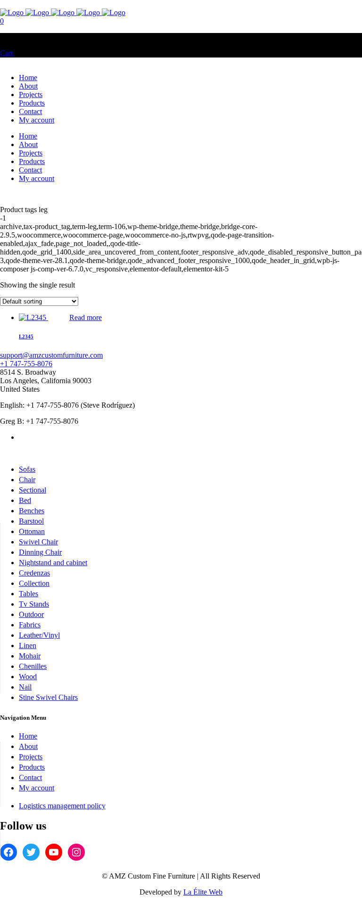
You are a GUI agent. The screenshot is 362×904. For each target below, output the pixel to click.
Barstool (31, 521)
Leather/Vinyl (39, 635)
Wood (28, 677)
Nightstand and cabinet (53, 563)
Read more (85, 317)
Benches (31, 511)
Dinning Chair (40, 552)
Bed (25, 500)
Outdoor (31, 614)
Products (32, 767)
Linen (27, 645)
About (28, 746)
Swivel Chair (38, 542)
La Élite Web (202, 892)
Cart (7, 53)
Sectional (32, 490)
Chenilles (33, 666)
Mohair (30, 656)
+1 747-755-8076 (26, 364)
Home (28, 736)
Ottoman (32, 531)
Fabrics (30, 625)
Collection (34, 583)
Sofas (27, 469)
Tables (28, 594)
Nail (25, 687)
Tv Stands (34, 604)
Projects (30, 757)
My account (36, 788)
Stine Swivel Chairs (48, 697)
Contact (30, 777)
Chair (27, 480)
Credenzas (34, 573)
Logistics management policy (62, 806)
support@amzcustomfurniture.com (51, 355)
